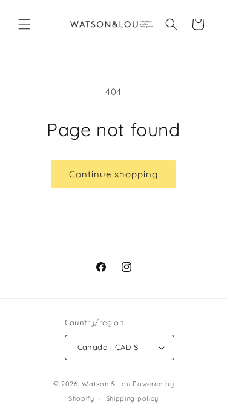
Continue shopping (113, 174)
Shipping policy (132, 398)
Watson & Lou (106, 384)
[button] (24, 24)
